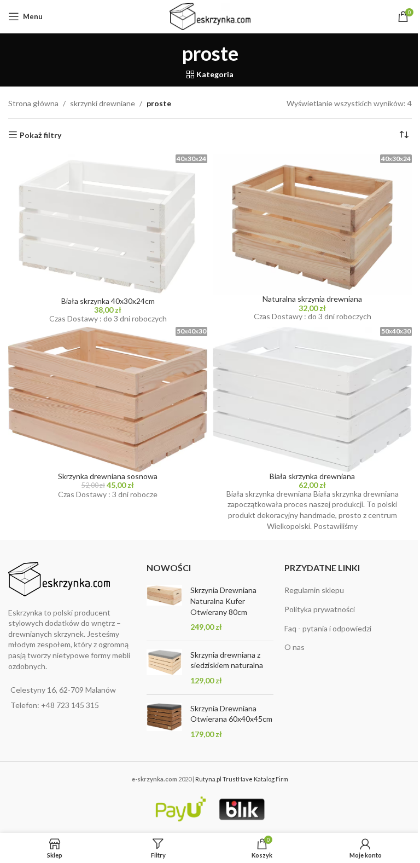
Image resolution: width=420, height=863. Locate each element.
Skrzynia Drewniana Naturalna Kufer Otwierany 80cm (223, 600)
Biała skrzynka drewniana (312, 476)
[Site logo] (210, 15)
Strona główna (33, 103)
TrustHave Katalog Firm (255, 779)
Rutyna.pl (209, 779)
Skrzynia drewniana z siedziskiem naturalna (226, 660)
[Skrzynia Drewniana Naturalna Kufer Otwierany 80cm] (164, 608)
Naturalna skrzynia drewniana (312, 298)
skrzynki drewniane (102, 103)
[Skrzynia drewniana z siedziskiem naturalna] (164, 667)
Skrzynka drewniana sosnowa (108, 476)
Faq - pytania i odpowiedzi (327, 628)
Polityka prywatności (319, 609)
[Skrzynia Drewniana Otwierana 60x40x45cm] (164, 721)
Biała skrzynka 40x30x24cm (108, 301)
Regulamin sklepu (314, 590)
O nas (294, 647)
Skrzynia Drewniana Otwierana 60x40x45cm (231, 714)
